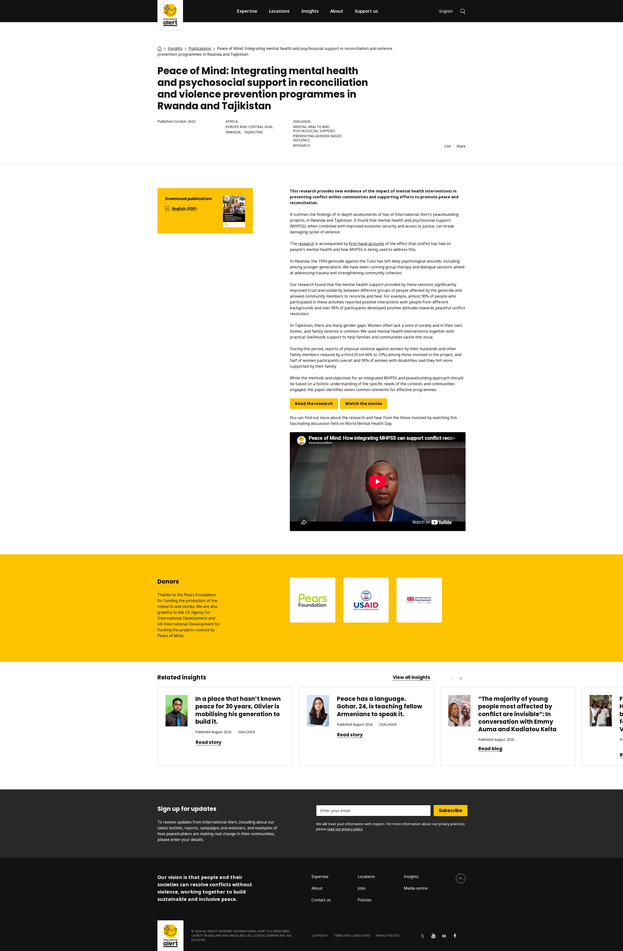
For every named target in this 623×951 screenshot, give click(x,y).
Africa (232, 121)
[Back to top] (461, 878)
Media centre (416, 888)
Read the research (314, 403)
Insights (310, 11)
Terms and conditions (352, 935)
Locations (279, 11)
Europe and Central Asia (249, 127)
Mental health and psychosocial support (314, 129)
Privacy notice (387, 935)
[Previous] (451, 678)
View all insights (411, 677)
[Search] (463, 11)
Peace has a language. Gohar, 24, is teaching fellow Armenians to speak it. (379, 706)
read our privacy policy (344, 829)
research (306, 243)
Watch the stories (363, 403)
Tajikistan (253, 132)
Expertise (247, 11)
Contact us (321, 900)
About (336, 11)
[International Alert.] (159, 48)
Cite (447, 146)
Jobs (362, 888)
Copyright (320, 935)
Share (461, 146)
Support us (366, 11)
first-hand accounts (366, 243)
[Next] (461, 678)
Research (301, 146)
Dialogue (301, 121)
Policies (364, 900)
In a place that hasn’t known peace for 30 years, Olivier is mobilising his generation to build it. (238, 710)
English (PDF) (184, 208)
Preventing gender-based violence (317, 138)
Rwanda (233, 132)
